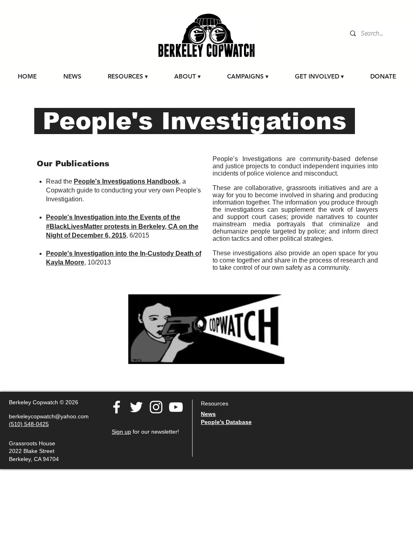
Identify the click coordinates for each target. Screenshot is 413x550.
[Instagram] (156, 407)
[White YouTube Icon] (175, 407)
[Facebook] (116, 407)
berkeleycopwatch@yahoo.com (49, 416)
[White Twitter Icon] (136, 407)
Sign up (121, 431)
